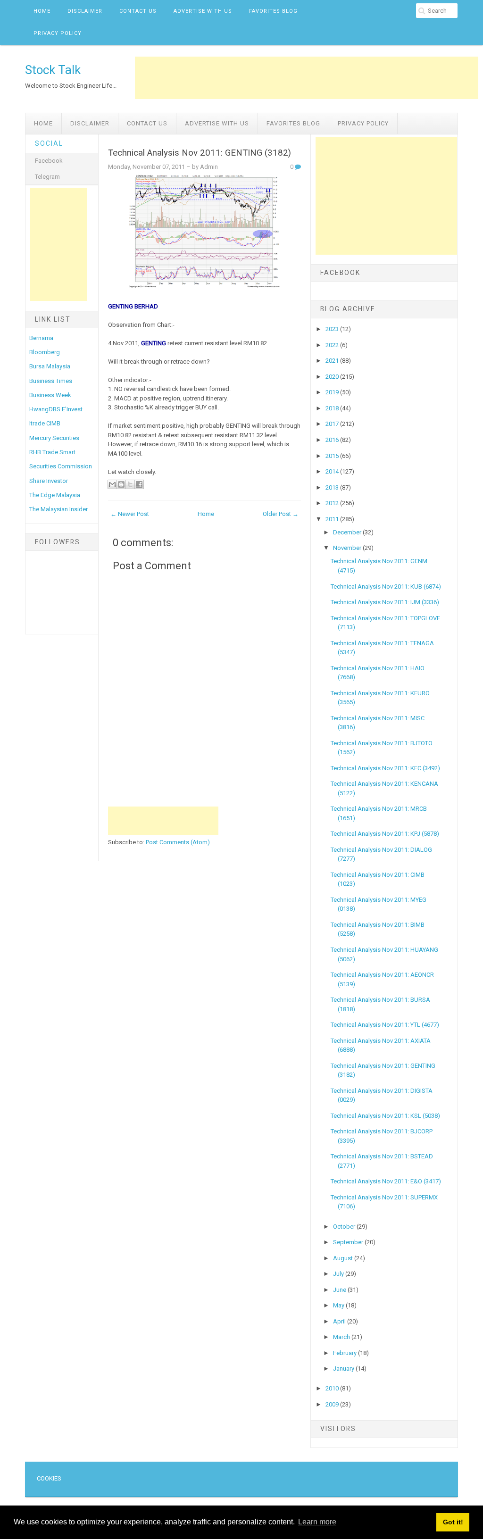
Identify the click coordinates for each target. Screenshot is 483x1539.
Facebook (49, 160)
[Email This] (112, 484)
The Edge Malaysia (54, 495)
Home (41, 11)
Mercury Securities (54, 437)
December (348, 532)
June (340, 1289)
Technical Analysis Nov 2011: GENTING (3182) (199, 153)
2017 (332, 423)
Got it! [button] (453, 1522)
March (342, 1336)
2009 (332, 1404)
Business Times (50, 380)
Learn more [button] (317, 1522)
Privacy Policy (57, 33)
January (344, 1368)
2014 (332, 471)
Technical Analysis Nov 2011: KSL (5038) (385, 1115)
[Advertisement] (306, 78)
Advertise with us (203, 11)
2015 (332, 455)
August (343, 1258)
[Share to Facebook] (139, 484)
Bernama (41, 337)
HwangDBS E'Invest (56, 409)
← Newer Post (129, 513)
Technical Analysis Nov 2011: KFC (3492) (385, 768)
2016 (332, 439)
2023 (332, 329)
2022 (332, 345)
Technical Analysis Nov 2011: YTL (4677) (385, 1024)
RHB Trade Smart (52, 452)
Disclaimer (84, 11)
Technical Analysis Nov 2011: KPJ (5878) (385, 833)
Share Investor (48, 480)
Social (49, 143)
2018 (332, 408)
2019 (332, 392)
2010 (332, 1388)
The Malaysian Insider (58, 509)
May (339, 1305)
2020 (332, 376)
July (339, 1273)
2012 (332, 503)
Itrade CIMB (44, 423)
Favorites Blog (273, 11)
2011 (332, 519)
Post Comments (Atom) (178, 842)
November (348, 547)
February (345, 1352)
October (345, 1226)
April (340, 1321)
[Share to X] (130, 484)
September (349, 1242)
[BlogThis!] (121, 484)
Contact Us (138, 11)
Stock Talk (53, 70)
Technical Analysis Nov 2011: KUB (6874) (386, 586)
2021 (332, 360)
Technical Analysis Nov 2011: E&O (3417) (386, 1181)
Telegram (47, 176)
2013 (332, 487)
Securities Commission (60, 466)
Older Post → (281, 513)
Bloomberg (44, 352)
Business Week (50, 395)
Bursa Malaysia (49, 366)
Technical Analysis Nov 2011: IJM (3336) (385, 602)
